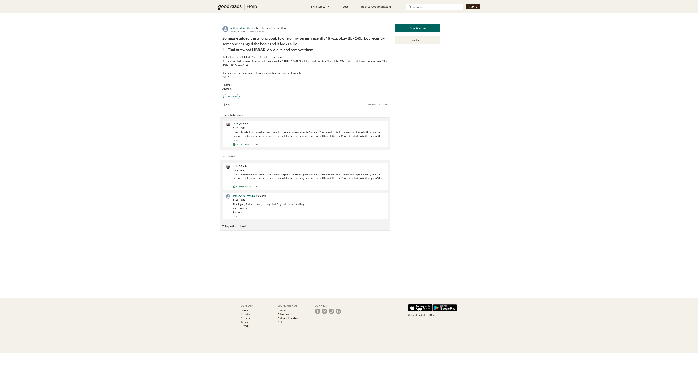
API (280, 321)
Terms (244, 321)
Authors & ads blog (288, 318)
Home (244, 310)
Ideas (345, 6)
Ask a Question (418, 27)
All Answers (229, 156)
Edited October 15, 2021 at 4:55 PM (247, 31)
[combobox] (437, 6)
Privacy (245, 325)
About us (246, 314)
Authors (282, 310)
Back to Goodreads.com (376, 6)
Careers (245, 318)
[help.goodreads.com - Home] (237, 7)
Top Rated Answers (233, 114)
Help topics (318, 6)
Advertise (283, 314)
